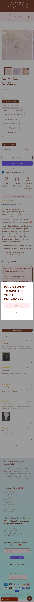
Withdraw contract (9, 599)
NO (17, 312)
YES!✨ (17, 305)
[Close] (31, 284)
